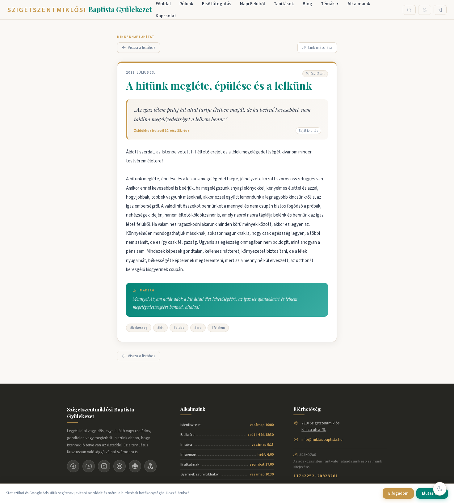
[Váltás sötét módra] (440, 489)
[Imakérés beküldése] (150, 466)
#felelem (218, 327)
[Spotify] (119, 466)
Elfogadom (398, 493)
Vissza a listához (141, 47)
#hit (160, 327)
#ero (198, 327)
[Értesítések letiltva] (424, 10)
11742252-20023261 (315, 476)
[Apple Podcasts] (135, 466)
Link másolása (320, 47)
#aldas (179, 327)
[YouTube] (88, 466)
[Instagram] (104, 466)
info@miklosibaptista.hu (322, 439)
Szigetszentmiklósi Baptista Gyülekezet (100, 412)
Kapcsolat (166, 16)
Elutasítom (432, 493)
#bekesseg (138, 327)
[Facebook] (73, 466)
